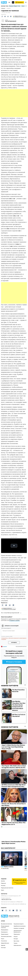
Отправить (14, 642)
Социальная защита (18, 924)
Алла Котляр (5, 868)
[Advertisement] (14, 103)
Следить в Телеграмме (15, 662)
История (16, 938)
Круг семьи (16, 941)
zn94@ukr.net (19, 901)
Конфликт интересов (19, 928)
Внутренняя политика (6, 924)
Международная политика (5, 927)
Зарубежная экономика (19, 926)
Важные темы (4, 6)
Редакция (3, 883)
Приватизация (4, 934)
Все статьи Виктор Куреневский (10, 612)
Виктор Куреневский (10, 21)
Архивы (3, 881)
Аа (13, 2)
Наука (2, 938)
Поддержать (20, 2)
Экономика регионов (6, 936)
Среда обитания (5, 943)
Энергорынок (4, 932)
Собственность (17, 945)
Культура (3, 947)
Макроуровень (4, 929)
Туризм (15, 943)
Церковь (3, 945)
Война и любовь (8, 866)
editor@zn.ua (23, 904)
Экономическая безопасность (18, 931)
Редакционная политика (7, 887)
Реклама (3, 885)
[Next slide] (26, 6)
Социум (16, 936)
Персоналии (17, 934)
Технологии (4, 941)
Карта (2, 890)
